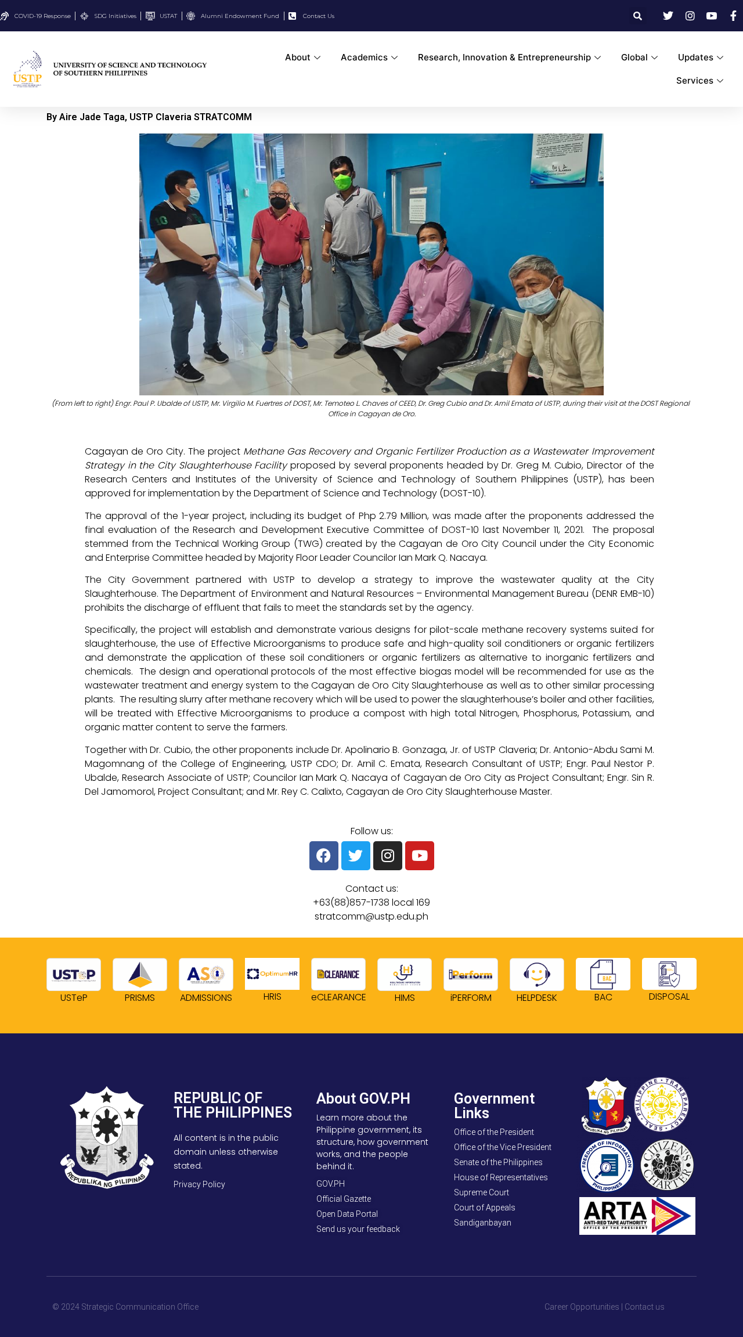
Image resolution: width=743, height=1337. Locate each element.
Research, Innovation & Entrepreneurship (504, 57)
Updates (695, 57)
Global (634, 57)
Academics (364, 57)
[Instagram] (387, 855)
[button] (638, 15)
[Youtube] (419, 855)
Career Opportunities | (583, 1306)
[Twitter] (355, 855)
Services (694, 80)
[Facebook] (323, 855)
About (298, 57)
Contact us (645, 1306)
